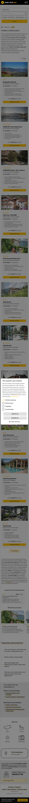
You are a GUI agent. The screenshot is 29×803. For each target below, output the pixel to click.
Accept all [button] (15, 414)
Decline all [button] (15, 418)
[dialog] (14, 401)
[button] (14, 422)
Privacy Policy (14, 396)
